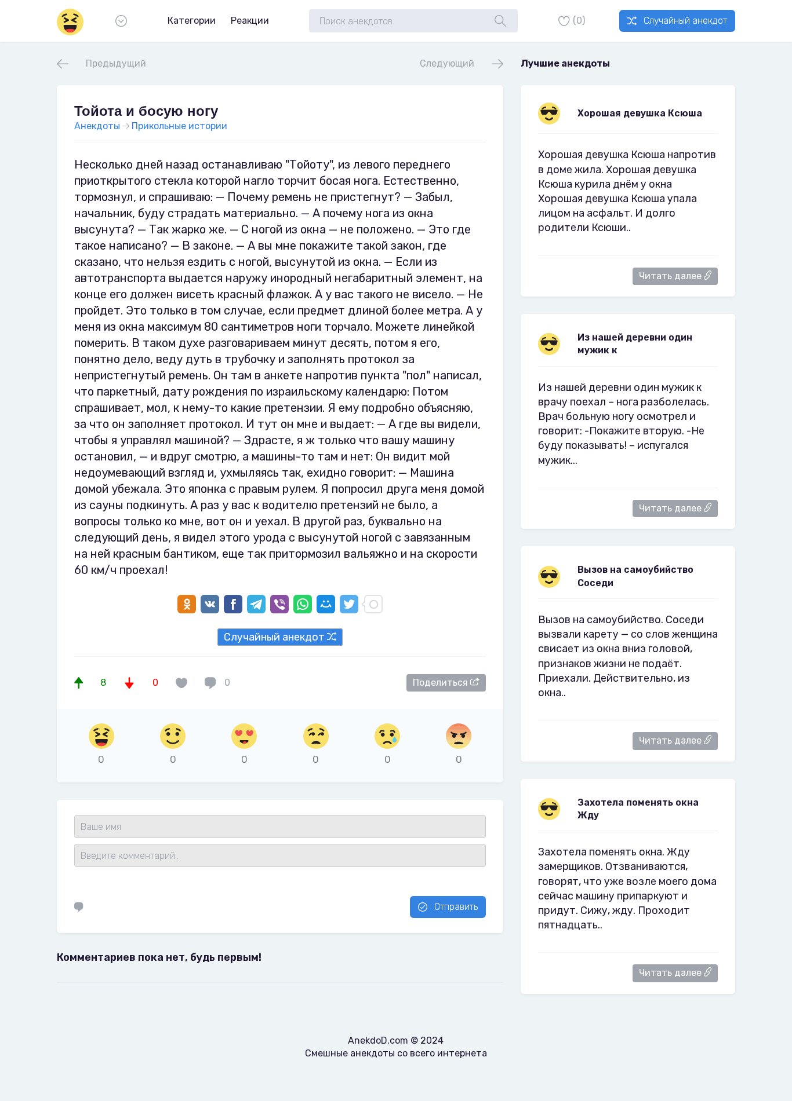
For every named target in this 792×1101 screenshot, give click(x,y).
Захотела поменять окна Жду (638, 809)
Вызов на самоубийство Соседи (635, 576)
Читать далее (671, 275)
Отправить (456, 906)
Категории (192, 20)
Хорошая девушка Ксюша (639, 113)
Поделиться (441, 682)
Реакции (250, 20)
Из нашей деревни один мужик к (634, 344)
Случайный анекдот (685, 20)
